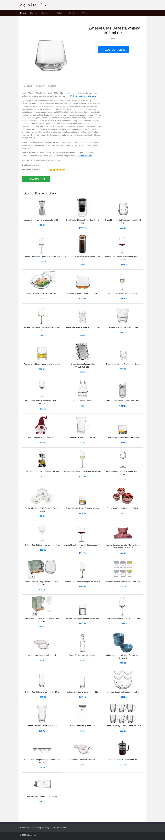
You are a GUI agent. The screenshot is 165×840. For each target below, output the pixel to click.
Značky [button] (72, 13)
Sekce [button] (60, 13)
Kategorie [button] (46, 13)
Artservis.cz (31, 835)
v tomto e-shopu (85, 155)
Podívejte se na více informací (83, 96)
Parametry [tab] (40, 85)
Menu (23, 13)
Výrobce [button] (85, 13)
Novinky (33, 13)
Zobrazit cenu (115, 49)
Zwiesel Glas (113, 38)
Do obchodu (37, 179)
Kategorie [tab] (52, 85)
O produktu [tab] (28, 85)
